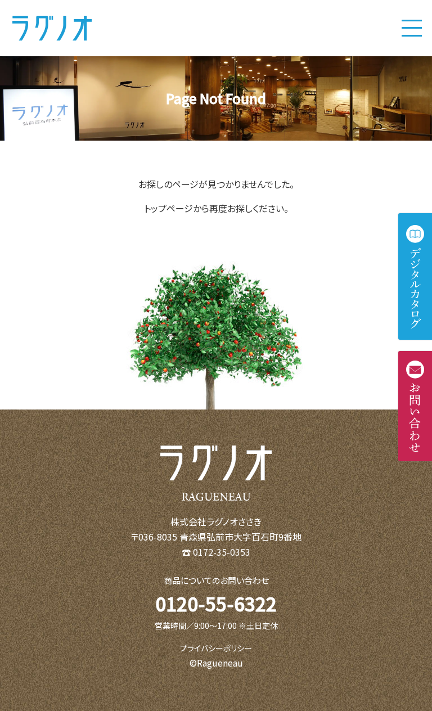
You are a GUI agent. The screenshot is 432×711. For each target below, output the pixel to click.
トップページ (168, 208)
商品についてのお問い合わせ (216, 580)
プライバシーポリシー (216, 648)
